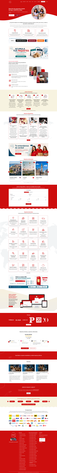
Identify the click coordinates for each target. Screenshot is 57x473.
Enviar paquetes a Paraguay (33, 458)
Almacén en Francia (22, 440)
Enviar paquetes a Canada (33, 438)
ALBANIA (12, 401)
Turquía (11, 177)
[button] (9, 172)
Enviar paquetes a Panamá (33, 457)
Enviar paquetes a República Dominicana (33, 462)
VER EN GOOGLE (28, 324)
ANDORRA (28, 401)
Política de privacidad (22, 463)
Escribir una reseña (32, 348)
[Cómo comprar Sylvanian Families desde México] (15, 367)
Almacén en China (22, 452)
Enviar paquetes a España (33, 449)
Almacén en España (22, 438)
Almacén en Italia (22, 443)
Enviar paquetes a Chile (32, 440)
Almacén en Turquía (22, 449)
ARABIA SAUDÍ (45, 401)
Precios (20, 457)
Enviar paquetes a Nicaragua (33, 455)
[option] (15, 171)
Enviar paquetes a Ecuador (33, 446)
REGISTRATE (11, 15)
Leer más (24, 380)
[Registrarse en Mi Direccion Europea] (28, 52)
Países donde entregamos (23, 469)
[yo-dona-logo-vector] (45, 320)
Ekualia (28, 472)
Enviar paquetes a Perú (32, 460)
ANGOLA (37, 401)
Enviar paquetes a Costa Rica (33, 443)
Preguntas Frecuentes (22, 455)
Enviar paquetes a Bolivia (33, 435)
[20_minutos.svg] (38, 320)
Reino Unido (26, 177)
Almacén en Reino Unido (23, 446)
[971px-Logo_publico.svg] (32, 320)
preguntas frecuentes (36, 389)
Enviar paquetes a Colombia (33, 441)
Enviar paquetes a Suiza (32, 464)
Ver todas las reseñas (25, 348)
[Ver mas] (28, 281)
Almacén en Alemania (22, 441)
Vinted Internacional (22, 466)
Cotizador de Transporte (23, 435)
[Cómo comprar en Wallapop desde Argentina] (42, 367)
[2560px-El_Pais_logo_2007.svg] (18, 320)
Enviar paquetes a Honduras (33, 452)
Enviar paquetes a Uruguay (33, 465)
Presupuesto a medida (22, 458)
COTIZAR (17, 15)
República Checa (40, 168)
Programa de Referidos (22, 460)
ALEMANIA (20, 401)
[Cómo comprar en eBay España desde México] (28, 367)
